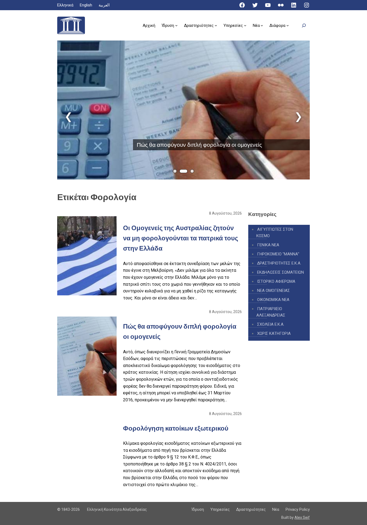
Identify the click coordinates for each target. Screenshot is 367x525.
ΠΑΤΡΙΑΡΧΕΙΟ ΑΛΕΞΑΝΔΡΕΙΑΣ (270, 312)
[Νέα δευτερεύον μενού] (262, 25)
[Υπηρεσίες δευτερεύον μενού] (245, 25)
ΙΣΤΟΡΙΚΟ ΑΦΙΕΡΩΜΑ (276, 281)
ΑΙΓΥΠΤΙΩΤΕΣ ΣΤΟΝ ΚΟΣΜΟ (274, 232)
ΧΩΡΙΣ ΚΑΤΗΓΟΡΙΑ (274, 333)
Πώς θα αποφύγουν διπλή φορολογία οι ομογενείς (199, 144)
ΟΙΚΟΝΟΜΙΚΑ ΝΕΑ (273, 299)
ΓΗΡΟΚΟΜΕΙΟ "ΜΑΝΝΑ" (278, 254)
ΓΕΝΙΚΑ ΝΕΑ (268, 245)
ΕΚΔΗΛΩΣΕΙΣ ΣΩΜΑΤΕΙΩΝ (280, 272)
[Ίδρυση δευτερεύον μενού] (176, 25)
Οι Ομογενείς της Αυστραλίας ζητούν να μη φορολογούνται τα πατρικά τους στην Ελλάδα (180, 238)
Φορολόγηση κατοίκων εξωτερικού (175, 428)
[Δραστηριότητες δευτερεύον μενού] (216, 25)
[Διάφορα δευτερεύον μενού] (287, 25)
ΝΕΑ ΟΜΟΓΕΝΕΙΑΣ (273, 290)
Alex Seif (302, 517)
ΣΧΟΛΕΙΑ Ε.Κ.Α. (270, 324)
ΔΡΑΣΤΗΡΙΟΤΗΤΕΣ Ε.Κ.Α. (279, 263)
